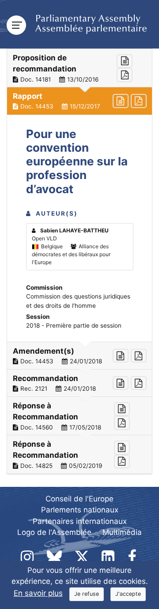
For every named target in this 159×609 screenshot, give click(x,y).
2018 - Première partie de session (73, 325)
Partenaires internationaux (80, 521)
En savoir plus (38, 593)
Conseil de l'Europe (79, 498)
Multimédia (122, 532)
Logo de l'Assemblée (54, 532)
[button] (79, 68)
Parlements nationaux (79, 509)
